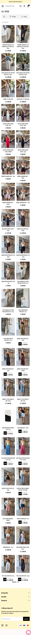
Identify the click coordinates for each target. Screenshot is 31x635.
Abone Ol (26, 619)
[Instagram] (2, 625)
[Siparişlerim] (24, 6)
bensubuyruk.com (5, 631)
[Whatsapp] (7, 625)
